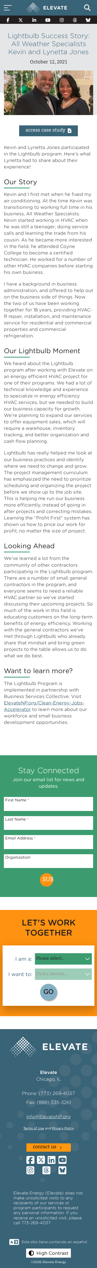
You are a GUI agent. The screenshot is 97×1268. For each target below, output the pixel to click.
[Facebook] (8, 19)
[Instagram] (61, 19)
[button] (48, 1253)
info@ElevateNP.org (48, 1116)
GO (48, 992)
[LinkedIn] (34, 19)
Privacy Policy (63, 1128)
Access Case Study (45, 130)
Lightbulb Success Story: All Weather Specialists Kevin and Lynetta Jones (48, 44)
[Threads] (74, 19)
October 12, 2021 (48, 62)
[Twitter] (21, 19)
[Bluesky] (88, 19)
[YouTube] (48, 19)
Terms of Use (33, 1128)
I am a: (23, 959)
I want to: (20, 974)
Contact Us (44, 1147)
